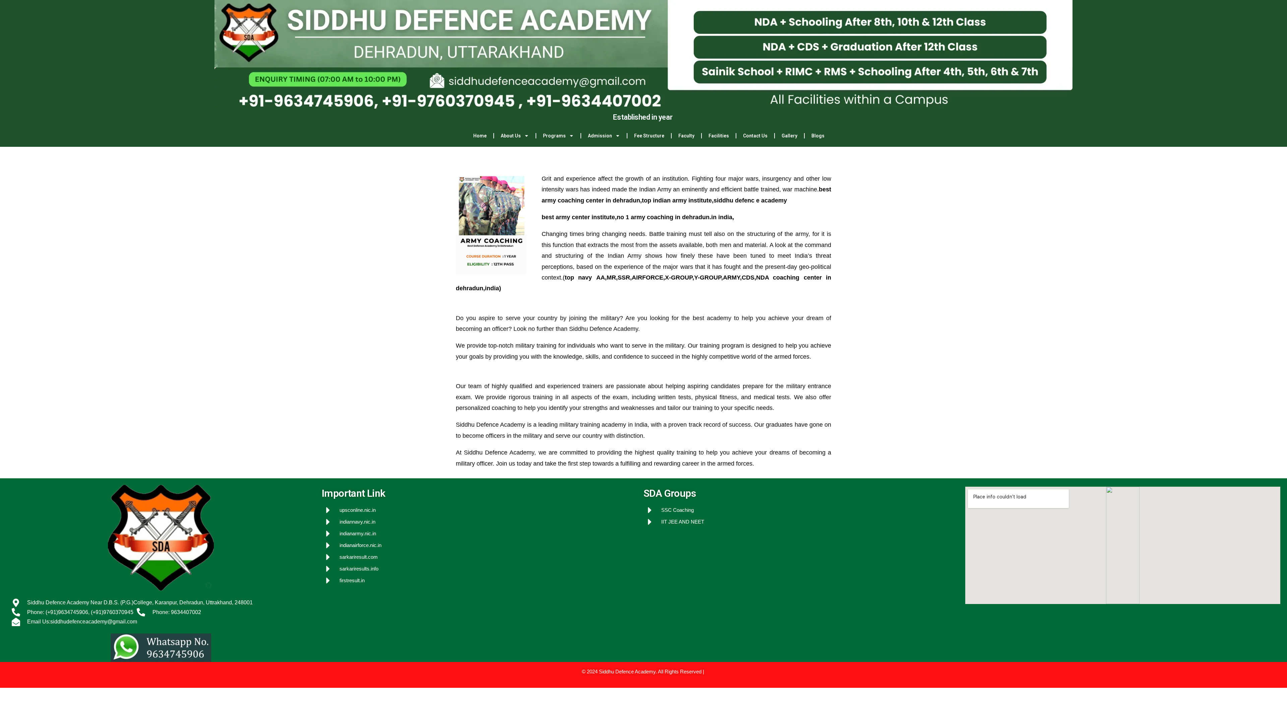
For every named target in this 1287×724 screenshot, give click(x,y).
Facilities (719, 135)
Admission (600, 135)
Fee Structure (649, 135)
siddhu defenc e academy (750, 200)
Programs (554, 135)
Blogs (817, 135)
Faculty (686, 135)
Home (480, 135)
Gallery (789, 135)
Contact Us (755, 135)
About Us (511, 135)
